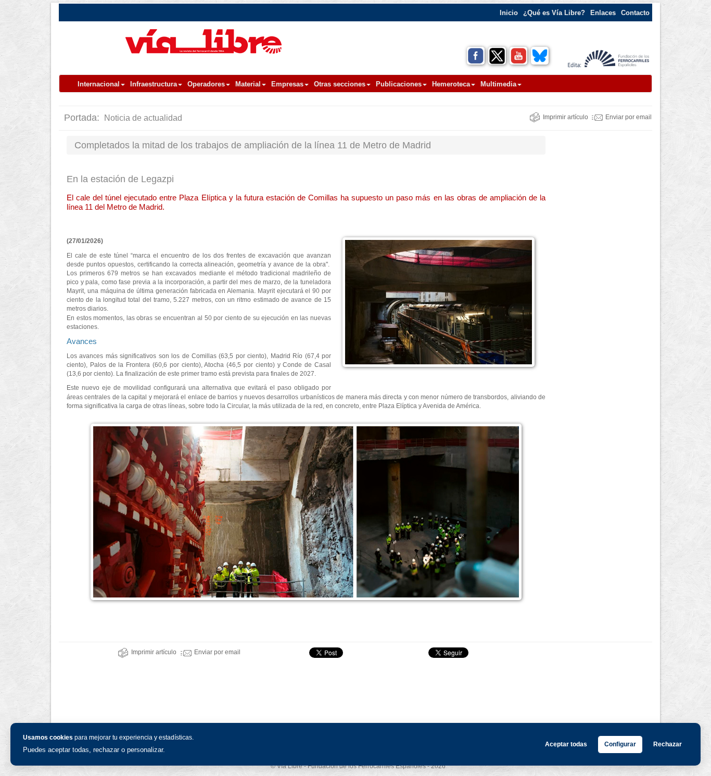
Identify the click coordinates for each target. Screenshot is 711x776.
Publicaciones (399, 84)
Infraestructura (153, 84)
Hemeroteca (451, 84)
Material (248, 84)
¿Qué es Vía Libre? (554, 13)
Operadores (206, 84)
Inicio (509, 13)
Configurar (620, 744)
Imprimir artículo (565, 117)
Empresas (287, 84)
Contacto (635, 13)
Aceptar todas (566, 744)
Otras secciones (339, 84)
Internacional (99, 84)
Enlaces (603, 13)
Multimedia (498, 84)
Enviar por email (628, 117)
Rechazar (667, 744)
